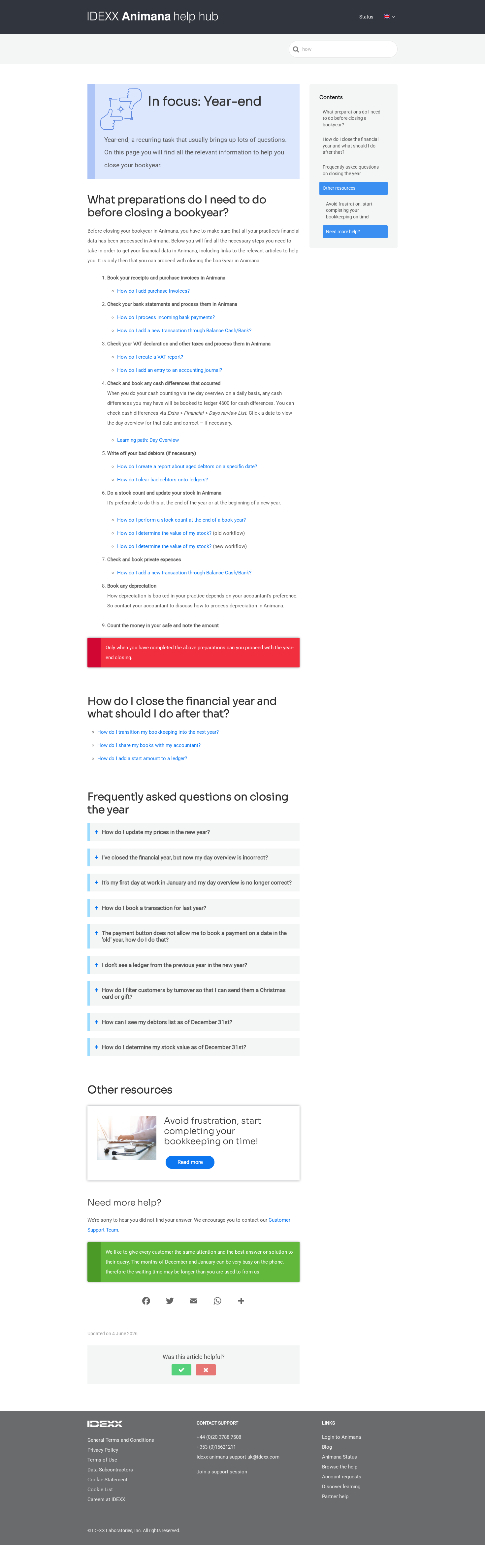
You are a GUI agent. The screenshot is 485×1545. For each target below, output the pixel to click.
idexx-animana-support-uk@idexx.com (238, 1457)
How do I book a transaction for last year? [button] (154, 908)
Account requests (341, 1477)
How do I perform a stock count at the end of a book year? (181, 520)
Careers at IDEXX (106, 1499)
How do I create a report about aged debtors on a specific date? (187, 466)
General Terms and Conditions (120, 1440)
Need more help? (343, 231)
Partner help (335, 1496)
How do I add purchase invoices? (153, 291)
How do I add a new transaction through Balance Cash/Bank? (184, 331)
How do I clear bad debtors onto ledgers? (162, 480)
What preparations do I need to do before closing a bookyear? (351, 118)
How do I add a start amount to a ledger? (142, 758)
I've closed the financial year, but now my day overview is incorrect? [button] (185, 857)
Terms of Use (102, 1460)
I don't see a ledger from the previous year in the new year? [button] (174, 965)
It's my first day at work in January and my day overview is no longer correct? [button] (197, 882)
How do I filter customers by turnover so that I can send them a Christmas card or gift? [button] (194, 993)
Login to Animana (341, 1437)
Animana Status (339, 1457)
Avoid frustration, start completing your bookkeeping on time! (349, 210)
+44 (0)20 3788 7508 (219, 1437)
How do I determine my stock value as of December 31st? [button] (174, 1047)
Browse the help (339, 1467)
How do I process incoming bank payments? (166, 317)
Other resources (339, 188)
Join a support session (222, 1472)
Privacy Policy (102, 1450)
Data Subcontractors (110, 1470)
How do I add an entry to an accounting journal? (169, 370)
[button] (181, 1369)
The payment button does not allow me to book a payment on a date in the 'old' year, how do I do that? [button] (194, 936)
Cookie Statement (107, 1480)
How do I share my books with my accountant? (149, 745)
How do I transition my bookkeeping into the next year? (158, 732)
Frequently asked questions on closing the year (351, 170)
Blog (327, 1447)
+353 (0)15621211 (216, 1447)
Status (366, 17)
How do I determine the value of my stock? (164, 533)
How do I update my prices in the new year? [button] (156, 832)
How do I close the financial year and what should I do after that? (350, 146)
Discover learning (341, 1487)
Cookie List (100, 1490)
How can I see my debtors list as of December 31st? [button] (167, 1022)
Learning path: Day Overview (148, 440)
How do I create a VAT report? (150, 357)
